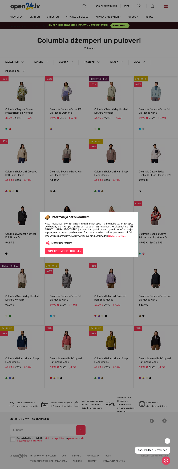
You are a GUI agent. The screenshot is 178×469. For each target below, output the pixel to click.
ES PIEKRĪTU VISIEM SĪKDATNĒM (64, 251)
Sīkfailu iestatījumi (61, 243)
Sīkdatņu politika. (117, 236)
